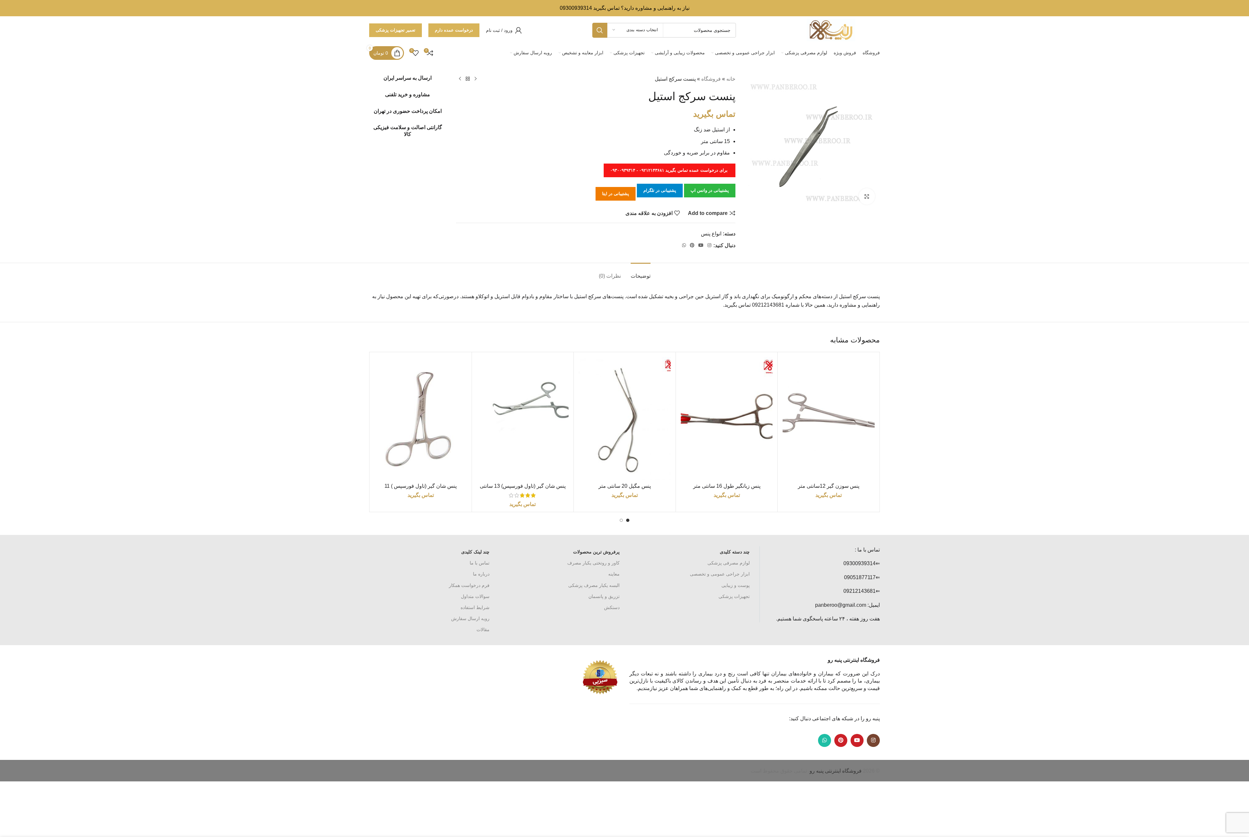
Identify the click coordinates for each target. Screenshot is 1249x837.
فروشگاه (711, 79)
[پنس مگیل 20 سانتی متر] (625, 418)
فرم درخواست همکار (469, 585)
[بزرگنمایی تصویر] (867, 196)
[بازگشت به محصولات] (468, 79)
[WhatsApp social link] (684, 245)
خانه (730, 79)
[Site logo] (831, 30)
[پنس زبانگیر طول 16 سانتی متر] (727, 418)
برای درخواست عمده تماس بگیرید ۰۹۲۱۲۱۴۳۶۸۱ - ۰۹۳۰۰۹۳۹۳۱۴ (669, 170)
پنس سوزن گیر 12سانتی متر (828, 486)
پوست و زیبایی (735, 585)
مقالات (483, 629)
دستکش (612, 607)
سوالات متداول (475, 596)
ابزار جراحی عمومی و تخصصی (720, 574)
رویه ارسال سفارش (470, 618)
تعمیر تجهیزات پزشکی (395, 30)
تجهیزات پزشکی (734, 596)
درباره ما (481, 574)
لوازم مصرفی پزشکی (728, 562)
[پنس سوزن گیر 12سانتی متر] (829, 418)
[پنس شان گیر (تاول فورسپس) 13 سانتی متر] (523, 418)
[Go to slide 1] (627, 520)
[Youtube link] (700, 245)
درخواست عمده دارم (454, 30)
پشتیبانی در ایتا (615, 193)
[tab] (641, 273)
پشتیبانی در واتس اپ (710, 190)
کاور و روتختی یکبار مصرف (593, 562)
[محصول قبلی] (475, 79)
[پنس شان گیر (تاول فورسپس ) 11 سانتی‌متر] (421, 418)
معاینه (614, 574)
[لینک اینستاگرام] (709, 245)
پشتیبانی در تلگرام (659, 190)
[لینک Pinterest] (692, 245)
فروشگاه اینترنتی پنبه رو (836, 771)
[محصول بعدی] (460, 79)
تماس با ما (480, 562)
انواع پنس (711, 233)
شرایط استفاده (475, 607)
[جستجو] (599, 30)
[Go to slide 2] (621, 520)
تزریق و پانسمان (604, 596)
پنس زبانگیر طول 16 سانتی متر (726, 486)
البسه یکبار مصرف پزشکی (594, 585)
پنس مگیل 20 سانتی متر (624, 486)
